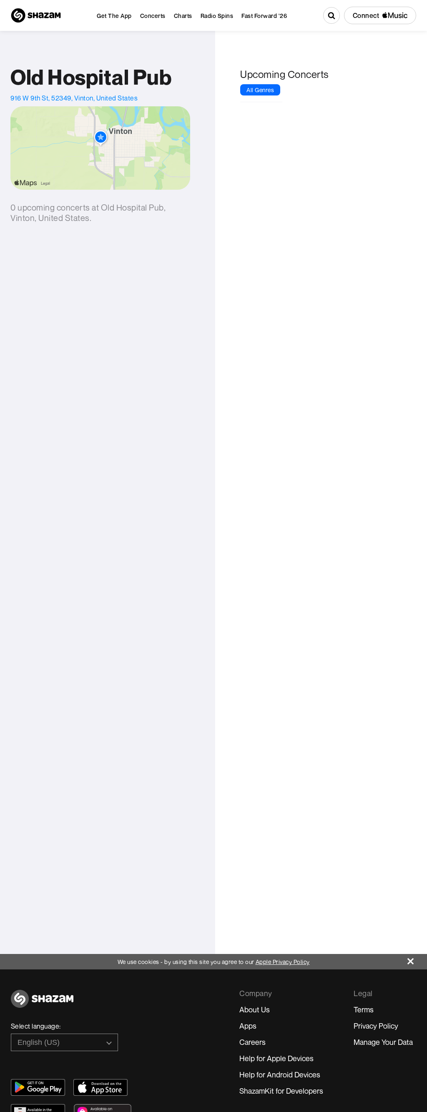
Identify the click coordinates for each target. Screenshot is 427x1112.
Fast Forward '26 (264, 15)
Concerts (153, 15)
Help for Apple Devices (276, 1058)
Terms (364, 1009)
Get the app (114, 15)
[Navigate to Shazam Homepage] (36, 15)
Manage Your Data (383, 1042)
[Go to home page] (42, 1003)
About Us (254, 1009)
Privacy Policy (376, 1025)
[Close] (417, 959)
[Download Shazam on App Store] (100, 1087)
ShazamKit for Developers (281, 1090)
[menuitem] (114, 15)
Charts (183, 15)
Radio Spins (217, 15)
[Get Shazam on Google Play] (38, 1087)
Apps (247, 1025)
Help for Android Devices (279, 1074)
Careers (252, 1042)
